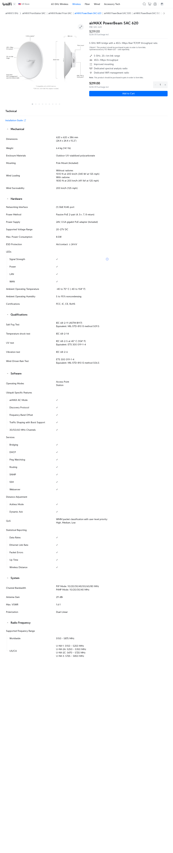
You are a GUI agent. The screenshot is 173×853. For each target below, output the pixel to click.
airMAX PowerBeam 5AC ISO (146, 13)
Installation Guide (14, 120)
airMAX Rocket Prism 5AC (60, 13)
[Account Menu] (155, 4)
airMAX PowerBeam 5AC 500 (117, 13)
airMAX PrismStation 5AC (34, 13)
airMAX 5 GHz (11, 13)
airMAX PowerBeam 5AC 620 (88, 13)
